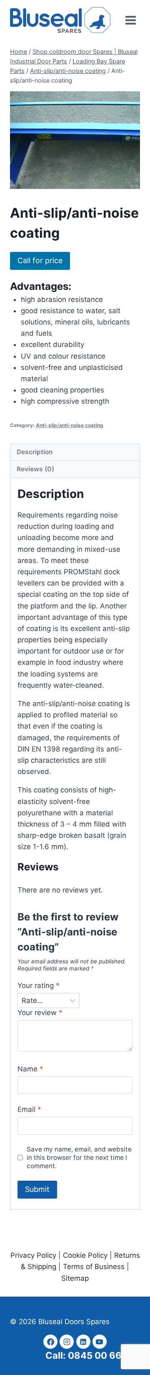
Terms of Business (95, 1266)
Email (29, 1109)
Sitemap (75, 1278)
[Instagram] (67, 1342)
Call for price (40, 260)
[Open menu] (130, 20)
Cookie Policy (85, 1255)
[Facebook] (50, 1342)
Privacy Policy (33, 1255)
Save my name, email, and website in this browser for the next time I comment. (79, 1157)
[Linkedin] (83, 1342)
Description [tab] (35, 452)
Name (30, 1069)
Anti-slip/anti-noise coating (69, 425)
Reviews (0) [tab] (35, 469)
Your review (40, 1012)
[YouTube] (99, 1342)
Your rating (39, 985)
